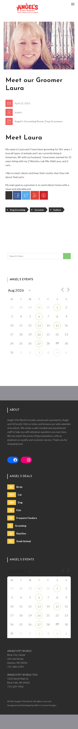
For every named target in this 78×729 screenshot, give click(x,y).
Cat (15, 494)
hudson (57, 209)
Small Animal (20, 541)
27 (39, 343)
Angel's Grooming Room (29, 121)
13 (39, 325)
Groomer (39, 209)
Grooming (17, 525)
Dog (15, 502)
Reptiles (17, 533)
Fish (15, 510)
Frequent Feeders (23, 517)
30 (39, 307)
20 (39, 334)
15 (57, 325)
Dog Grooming (17, 209)
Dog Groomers (54, 121)
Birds (15, 486)
